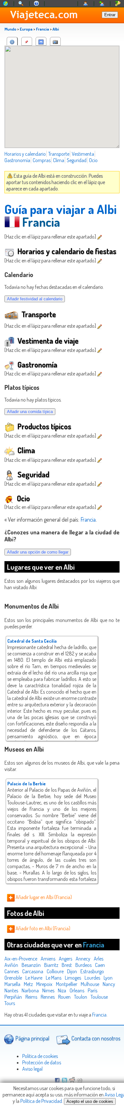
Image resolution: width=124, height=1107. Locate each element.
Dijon (72, 971)
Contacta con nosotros (95, 1038)
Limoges (73, 978)
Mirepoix (44, 984)
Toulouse (99, 997)
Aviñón (11, 965)
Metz (28, 984)
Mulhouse (90, 984)
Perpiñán (13, 997)
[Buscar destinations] (21, 3)
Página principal (31, 1038)
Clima (58, 160)
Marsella (12, 984)
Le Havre (33, 978)
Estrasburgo (92, 971)
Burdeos (83, 965)
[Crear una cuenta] (102, 3)
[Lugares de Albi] (26, 41)
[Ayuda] (36, 3)
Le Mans (53, 978)
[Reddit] (72, 1081)
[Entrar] (86, 3)
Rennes (48, 997)
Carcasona (32, 971)
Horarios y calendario (25, 154)
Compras (42, 160)
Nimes (48, 990)
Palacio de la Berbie (26, 783)
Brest (67, 965)
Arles (98, 958)
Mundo (10, 29)
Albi (55, 29)
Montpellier (66, 984)
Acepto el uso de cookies (89, 1101)
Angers (65, 958)
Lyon (108, 978)
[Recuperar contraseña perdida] (118, 3)
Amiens (48, 958)
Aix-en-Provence (20, 958)
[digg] (79, 1081)
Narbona (30, 990)
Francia (42, 29)
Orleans (77, 990)
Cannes (11, 971)
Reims (31, 997)
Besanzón (31, 965)
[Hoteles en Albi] (41, 41)
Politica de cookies (40, 1056)
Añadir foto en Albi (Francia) (42, 928)
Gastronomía (17, 160)
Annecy (83, 958)
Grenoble (13, 978)
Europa (26, 29)
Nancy (109, 984)
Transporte (58, 154)
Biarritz (51, 965)
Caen (100, 965)
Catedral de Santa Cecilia (32, 641)
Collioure (55, 971)
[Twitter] (64, 1081)
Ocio (93, 160)
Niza (62, 990)
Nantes (11, 990)
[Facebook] (57, 1081)
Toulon (80, 997)
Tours (9, 1003)
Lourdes (92, 978)
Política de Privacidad (41, 1101)
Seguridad (76, 160)
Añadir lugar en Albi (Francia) (43, 897)
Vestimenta (83, 154)
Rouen (64, 997)
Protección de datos (41, 1062)
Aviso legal (32, 1069)
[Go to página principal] (6, 3)
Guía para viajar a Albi (60, 209)
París (92, 990)
